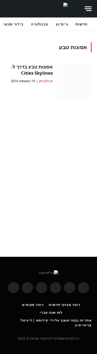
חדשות (81, 24)
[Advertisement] (48, 173)
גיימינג (62, 24)
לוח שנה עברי (51, 312)
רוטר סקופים (32, 304)
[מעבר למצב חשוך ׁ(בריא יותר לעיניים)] (77, 9)
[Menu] (88, 9)
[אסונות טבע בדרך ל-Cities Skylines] (74, 81)
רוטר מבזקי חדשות (64, 304)
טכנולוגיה (39, 24)
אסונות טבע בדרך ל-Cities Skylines (32, 70)
